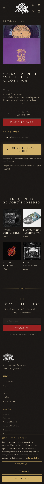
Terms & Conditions (11, 426)
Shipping (6, 418)
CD (4, 389)
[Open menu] (4, 8)
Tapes (5, 393)
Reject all (22, 464)
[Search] (33, 11)
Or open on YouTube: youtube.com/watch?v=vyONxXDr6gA (22, 167)
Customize (22, 471)
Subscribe (22, 328)
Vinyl (5, 385)
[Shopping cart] (39, 11)
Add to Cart (23, 122)
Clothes (6, 397)
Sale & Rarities (9, 401)
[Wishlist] (39, 5)
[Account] (33, 5)
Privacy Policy (33, 458)
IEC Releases (8, 381)
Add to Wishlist (23, 114)
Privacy (6, 434)
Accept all (22, 478)
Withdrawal (8, 430)
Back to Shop (14, 21)
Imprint (6, 414)
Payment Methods (10, 422)
